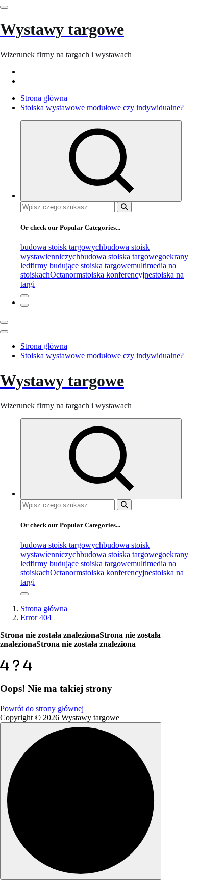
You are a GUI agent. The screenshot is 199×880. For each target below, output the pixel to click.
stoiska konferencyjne (117, 274)
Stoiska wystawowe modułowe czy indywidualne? (102, 107)
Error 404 (36, 617)
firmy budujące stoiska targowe (80, 265)
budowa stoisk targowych (61, 247)
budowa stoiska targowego (123, 256)
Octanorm (66, 274)
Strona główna (43, 98)
